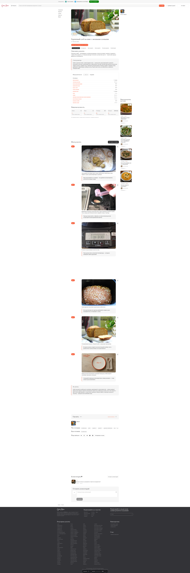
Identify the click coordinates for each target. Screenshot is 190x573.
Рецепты (60, 11)
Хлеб (84, 524)
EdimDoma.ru (66, 512)
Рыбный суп (59, 529)
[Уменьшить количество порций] (84, 74)
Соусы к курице (97, 546)
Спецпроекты (113, 526)
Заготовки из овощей (98, 528)
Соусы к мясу (96, 544)
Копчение (96, 532)
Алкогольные (96, 562)
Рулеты (84, 536)
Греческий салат (74, 540)
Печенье (84, 529)
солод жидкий (76, 89)
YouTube (93, 512)
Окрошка (59, 537)
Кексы (84, 535)
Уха (58, 536)
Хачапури (85, 537)
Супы (58, 524)
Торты (84, 547)
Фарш (58, 544)
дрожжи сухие (76, 102)
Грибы (58, 550)
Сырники (85, 532)
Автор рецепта (97, 48)
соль (74, 93)
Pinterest (85, 516)
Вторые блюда (60, 539)
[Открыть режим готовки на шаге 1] (117, 146)
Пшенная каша (73, 548)
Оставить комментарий (113, 476)
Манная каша (73, 550)
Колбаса (59, 553)
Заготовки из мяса (97, 526)
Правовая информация (101, 569)
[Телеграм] (87, 435)
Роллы (72, 526)
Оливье (72, 537)
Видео (59, 16)
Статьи (59, 13)
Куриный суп (59, 525)
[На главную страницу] (5, 5)
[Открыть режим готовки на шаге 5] (117, 317)
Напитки (96, 561)
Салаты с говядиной (74, 532)
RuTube (92, 514)
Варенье (95, 539)
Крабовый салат (74, 542)
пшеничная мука (76, 85)
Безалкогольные (97, 564)
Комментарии (113, 48)
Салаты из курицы (74, 530)
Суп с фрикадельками (61, 533)
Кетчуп (95, 558)
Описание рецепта (75, 48)
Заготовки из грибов (98, 529)
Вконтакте (86, 512)
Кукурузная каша (74, 557)
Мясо (58, 540)
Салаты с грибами (74, 533)
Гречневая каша (74, 554)
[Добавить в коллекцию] (130, 105)
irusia (77, 480)
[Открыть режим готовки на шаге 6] (117, 354)
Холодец (59, 564)
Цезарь (72, 546)
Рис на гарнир (97, 536)
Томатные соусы (97, 553)
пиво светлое (76, 80)
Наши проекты (114, 522)
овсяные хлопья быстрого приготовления (82, 97)
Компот (95, 542)
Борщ (58, 535)
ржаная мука (75, 91)
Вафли (84, 539)
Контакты (106, 569)
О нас (112, 532)
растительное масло (77, 98)
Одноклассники (87, 513)
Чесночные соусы (97, 555)
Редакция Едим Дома (115, 534)
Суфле (84, 562)
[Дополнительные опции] (106, 571)
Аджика (95, 557)
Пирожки (85, 530)
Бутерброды (59, 555)
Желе (84, 555)
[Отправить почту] (132, 514)
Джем (95, 540)
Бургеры (59, 558)
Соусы (95, 543)
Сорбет (95, 524)
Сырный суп (59, 528)
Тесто (72, 564)
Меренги (84, 564)
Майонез (96, 560)
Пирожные (85, 551)
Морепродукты (60, 547)
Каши (72, 547)
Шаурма (58, 562)
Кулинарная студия (114, 524)
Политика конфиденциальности (92, 569)
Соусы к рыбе (97, 547)
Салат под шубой (74, 543)
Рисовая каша (73, 551)
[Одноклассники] (84, 435)
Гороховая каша (74, 560)
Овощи (58, 548)
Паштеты (59, 557)
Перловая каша (73, 558)
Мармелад (85, 554)
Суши (72, 525)
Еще (117, 428)
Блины (84, 528)
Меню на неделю (93, 1)
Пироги (84, 526)
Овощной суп (59, 530)
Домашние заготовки (98, 525)
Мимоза (72, 544)
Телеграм (86, 514)
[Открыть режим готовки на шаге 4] (117, 280)
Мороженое (85, 550)
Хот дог (58, 561)
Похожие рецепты (105, 48)
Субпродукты (59, 543)
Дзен (97, 512)
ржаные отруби (76, 100)
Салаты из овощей (74, 536)
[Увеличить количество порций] (87, 74)
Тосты (72, 524)
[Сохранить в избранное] (128, 105)
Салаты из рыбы (74, 535)
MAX (92, 516)
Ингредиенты (83, 48)
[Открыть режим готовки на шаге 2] (117, 185)
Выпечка (72, 562)
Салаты (72, 528)
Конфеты (84, 548)
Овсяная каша (73, 553)
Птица (58, 542)
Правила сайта (84, 569)
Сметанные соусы (97, 554)
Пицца (84, 525)
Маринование (97, 537)
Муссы (84, 557)
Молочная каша (73, 555)
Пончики (84, 540)
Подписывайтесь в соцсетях (92, 510)
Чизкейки (85, 553)
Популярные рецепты (63, 522)
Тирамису (85, 560)
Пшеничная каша (74, 561)
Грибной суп (59, 526)
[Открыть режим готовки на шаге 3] (117, 223)
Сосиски (59, 554)
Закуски (58, 551)
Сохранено (60, 9)
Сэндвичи (59, 560)
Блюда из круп (97, 535)
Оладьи (84, 533)
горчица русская (76, 82)
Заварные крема (86, 558)
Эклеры (84, 561)
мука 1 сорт (75, 87)
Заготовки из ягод (97, 530)
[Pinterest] (92, 435)
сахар (74, 95)
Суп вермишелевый (61, 532)
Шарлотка (85, 543)
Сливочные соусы (97, 550)
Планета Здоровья (70, 1)
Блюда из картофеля (98, 533)
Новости (60, 15)
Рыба (58, 546)
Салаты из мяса (73, 529)
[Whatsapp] (90, 435)
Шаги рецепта (90, 48)
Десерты (84, 546)
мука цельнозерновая (77, 83)
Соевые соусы (97, 551)
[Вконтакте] (81, 435)
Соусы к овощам (97, 548)
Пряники (84, 544)
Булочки (84, 542)
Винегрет (72, 539)
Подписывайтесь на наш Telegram (82, 1)
